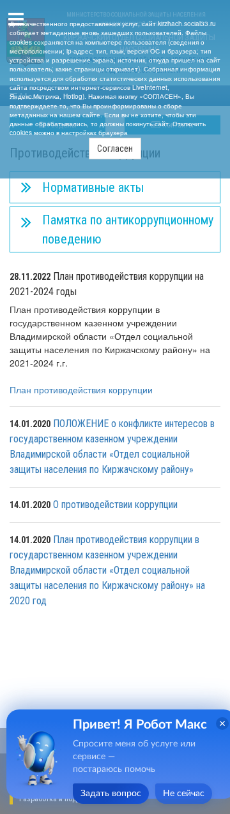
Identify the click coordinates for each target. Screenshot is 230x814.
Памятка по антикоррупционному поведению (127, 229)
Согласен (115, 148)
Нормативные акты (93, 187)
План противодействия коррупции (81, 389)
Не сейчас (183, 793)
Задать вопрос (110, 793)
